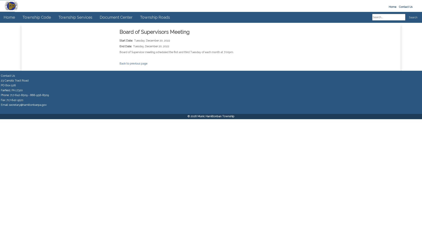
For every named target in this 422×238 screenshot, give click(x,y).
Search (413, 17)
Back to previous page (133, 63)
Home (392, 6)
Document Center (116, 17)
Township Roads (155, 17)
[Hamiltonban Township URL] (7, 6)
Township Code (36, 17)
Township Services (75, 17)
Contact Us (406, 6)
